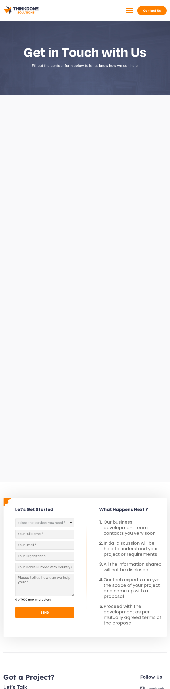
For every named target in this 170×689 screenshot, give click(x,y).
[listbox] (45, 523)
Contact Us (152, 11)
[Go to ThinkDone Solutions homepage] (21, 10)
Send (45, 612)
